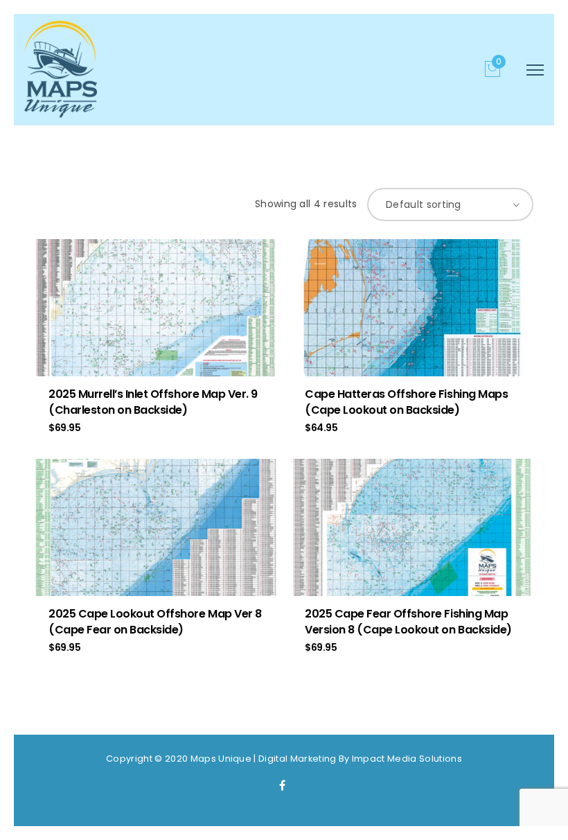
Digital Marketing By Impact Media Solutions (360, 758)
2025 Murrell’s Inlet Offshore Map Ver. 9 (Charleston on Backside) (153, 401)
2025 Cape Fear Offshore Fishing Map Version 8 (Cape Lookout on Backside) (408, 621)
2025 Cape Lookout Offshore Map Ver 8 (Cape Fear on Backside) (155, 621)
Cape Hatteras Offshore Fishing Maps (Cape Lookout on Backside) (406, 401)
